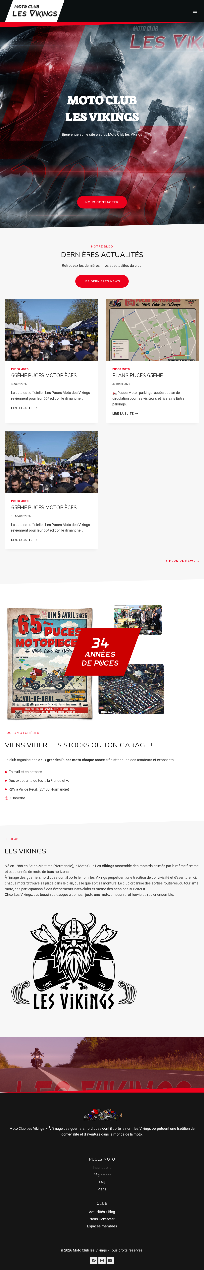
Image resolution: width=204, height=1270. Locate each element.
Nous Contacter (102, 1219)
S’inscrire (17, 798)
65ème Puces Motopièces (44, 507)
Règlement (102, 1175)
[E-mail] (110, 1260)
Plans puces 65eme (137, 375)
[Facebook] (93, 1260)
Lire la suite (24, 408)
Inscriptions (102, 1168)
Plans (102, 1189)
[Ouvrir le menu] (195, 11)
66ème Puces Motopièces (44, 375)
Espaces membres (102, 1226)
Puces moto (19, 369)
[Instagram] (102, 1260)
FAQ (102, 1182)
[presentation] (51, 330)
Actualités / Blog (102, 1212)
